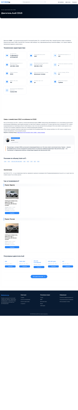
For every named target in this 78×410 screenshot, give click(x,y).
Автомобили (61, 2)
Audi (11, 9)
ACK (9, 161)
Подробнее (12, 247)
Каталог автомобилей (25, 299)
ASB (24, 161)
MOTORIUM (5, 2)
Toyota (41, 297)
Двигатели (67, 2)
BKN (38, 161)
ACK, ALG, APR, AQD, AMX (17, 161)
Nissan (41, 303)
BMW (41, 299)
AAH (5, 161)
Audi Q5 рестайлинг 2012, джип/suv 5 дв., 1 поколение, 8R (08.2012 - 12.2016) (11, 203)
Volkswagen (42, 305)
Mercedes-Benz (43, 301)
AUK (31, 161)
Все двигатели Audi (38, 276)
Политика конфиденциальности (66, 297)
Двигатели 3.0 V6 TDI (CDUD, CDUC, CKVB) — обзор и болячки (31, 132)
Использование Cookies (65, 301)
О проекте (74, 2)
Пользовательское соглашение (66, 299)
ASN (28, 161)
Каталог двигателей (5, 9)
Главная (22, 297)
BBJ (35, 161)
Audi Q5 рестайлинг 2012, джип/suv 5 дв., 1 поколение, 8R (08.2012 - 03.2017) (11, 237)
